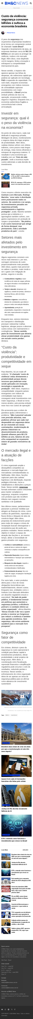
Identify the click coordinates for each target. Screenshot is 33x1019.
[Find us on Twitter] (12, 1009)
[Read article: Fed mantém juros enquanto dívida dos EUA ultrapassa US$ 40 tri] (6, 881)
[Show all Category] (30, 850)
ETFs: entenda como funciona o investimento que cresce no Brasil (21, 872)
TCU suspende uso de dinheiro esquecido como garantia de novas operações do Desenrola (21, 914)
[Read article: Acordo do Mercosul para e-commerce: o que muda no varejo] (6, 906)
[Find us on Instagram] (5, 1009)
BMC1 (7, 715)
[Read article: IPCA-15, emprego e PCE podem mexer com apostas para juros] (5, 185)
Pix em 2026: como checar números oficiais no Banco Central (19, 898)
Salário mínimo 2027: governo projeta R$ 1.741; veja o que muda (20, 930)
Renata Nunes (11, 32)
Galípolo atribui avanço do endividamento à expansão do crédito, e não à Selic (20, 922)
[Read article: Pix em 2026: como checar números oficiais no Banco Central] (6, 898)
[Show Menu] (2, 3)
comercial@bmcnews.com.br (9, 987)
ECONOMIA (6, 743)
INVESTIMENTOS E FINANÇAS (11, 775)
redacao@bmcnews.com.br (9, 982)
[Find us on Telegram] (8, 1009)
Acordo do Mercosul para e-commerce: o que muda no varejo (20, 906)
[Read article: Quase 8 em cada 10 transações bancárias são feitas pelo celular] (16, 766)
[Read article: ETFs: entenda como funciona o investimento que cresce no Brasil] (16, 826)
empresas (23, 487)
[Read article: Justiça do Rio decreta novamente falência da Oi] (16, 796)
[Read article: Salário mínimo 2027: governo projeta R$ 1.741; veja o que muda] (6, 930)
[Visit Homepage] (16, 3)
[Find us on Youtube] (2, 1009)
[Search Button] (31, 3)
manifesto (14, 715)
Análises (25, 850)
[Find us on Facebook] (14, 1009)
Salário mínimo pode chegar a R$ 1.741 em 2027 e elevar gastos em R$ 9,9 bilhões (21, 176)
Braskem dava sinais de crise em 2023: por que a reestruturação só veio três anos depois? (16, 749)
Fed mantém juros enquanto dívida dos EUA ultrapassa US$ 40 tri (21, 880)
